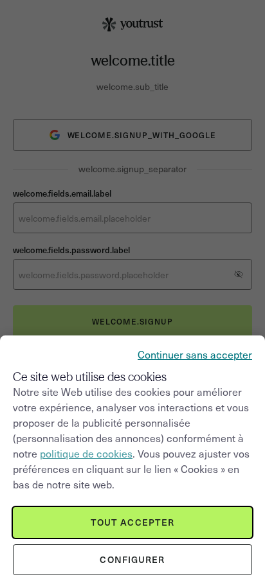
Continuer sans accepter (195, 354)
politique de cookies (86, 453)
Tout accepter (133, 522)
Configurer (132, 559)
